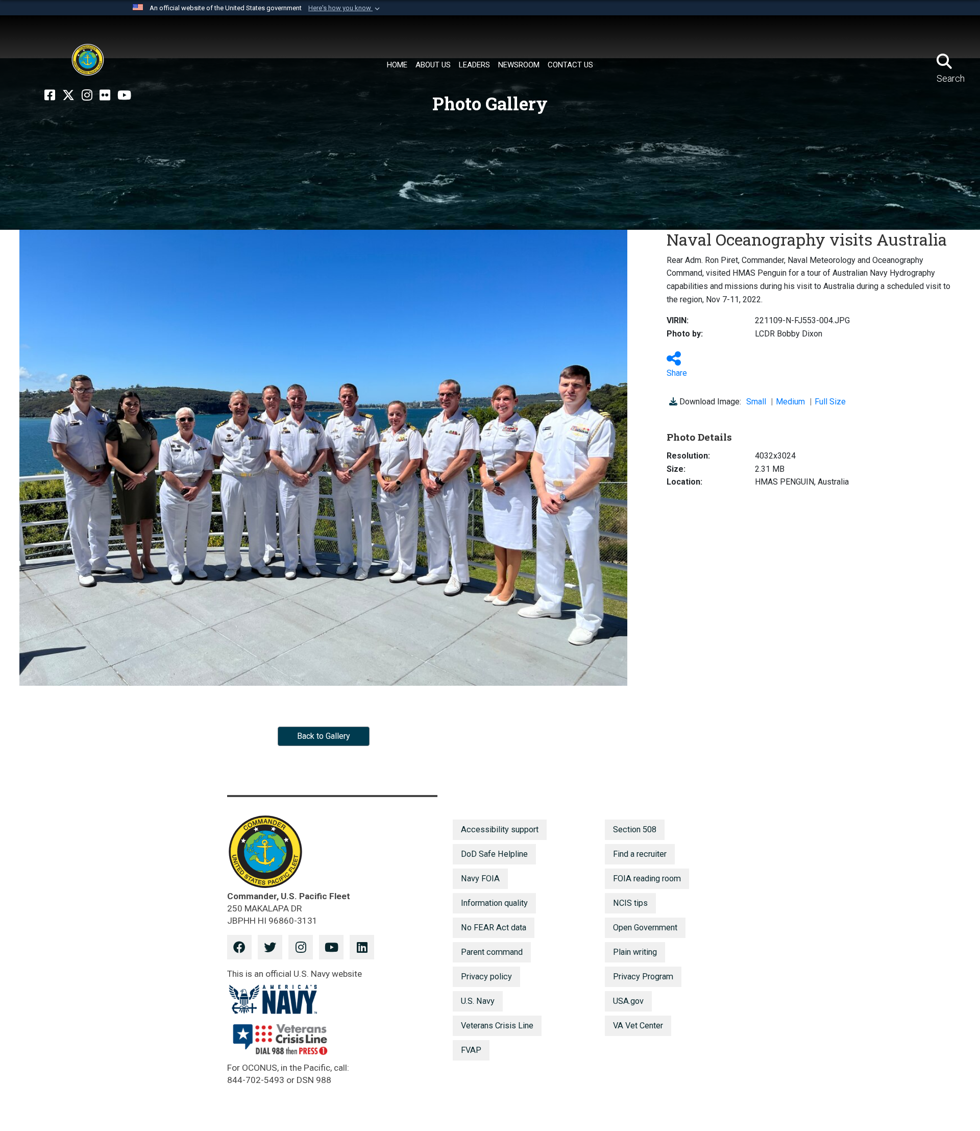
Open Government (645, 927)
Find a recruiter (640, 854)
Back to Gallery (323, 736)
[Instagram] (87, 95)
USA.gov (628, 1001)
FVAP (471, 1050)
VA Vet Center (638, 1025)
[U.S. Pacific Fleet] (88, 60)
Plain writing (635, 952)
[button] (345, 8)
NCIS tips (630, 903)
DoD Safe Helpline (494, 854)
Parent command (492, 952)
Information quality (494, 903)
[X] (68, 95)
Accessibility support (499, 829)
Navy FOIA (480, 878)
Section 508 (634, 829)
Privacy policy (486, 976)
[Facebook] (49, 95)
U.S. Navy (478, 1001)
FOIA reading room (647, 878)
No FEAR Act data (493, 927)
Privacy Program (643, 976)
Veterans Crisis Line (497, 1025)
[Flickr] (105, 95)
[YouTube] (124, 95)
